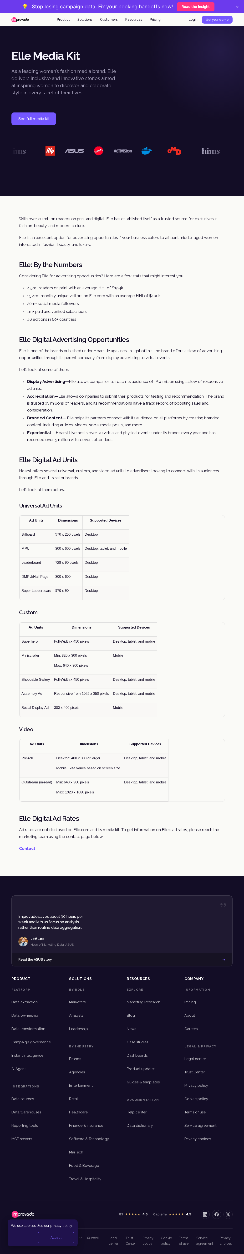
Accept (56, 1237)
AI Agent (18, 1069)
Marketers (77, 1002)
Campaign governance (31, 1042)
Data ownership (24, 1015)
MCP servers (21, 1139)
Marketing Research (143, 1002)
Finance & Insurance (86, 1125)
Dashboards (137, 1055)
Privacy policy (196, 1085)
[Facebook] (216, 1214)
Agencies (77, 1072)
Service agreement (200, 1125)
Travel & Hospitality (85, 1179)
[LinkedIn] (205, 1214)
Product (63, 19)
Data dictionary (140, 1125)
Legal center (195, 1059)
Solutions (84, 19)
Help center (137, 1112)
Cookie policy (196, 1099)
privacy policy (61, 1226)
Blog (131, 1015)
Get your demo (217, 19)
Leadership (78, 1029)
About (189, 1015)
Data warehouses (26, 1112)
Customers (109, 19)
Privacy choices (197, 1139)
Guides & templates (143, 1082)
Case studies (137, 1042)
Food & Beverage (84, 1165)
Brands (75, 1059)
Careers (191, 1029)
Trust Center (194, 1072)
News (131, 1029)
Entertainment (81, 1085)
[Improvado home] (20, 19)
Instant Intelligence (27, 1055)
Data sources (22, 1099)
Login (193, 19)
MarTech (76, 1152)
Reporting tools (24, 1125)
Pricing (155, 19)
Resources (133, 19)
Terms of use (195, 1112)
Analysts (76, 1015)
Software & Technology (89, 1139)
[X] (228, 1214)
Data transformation (28, 1029)
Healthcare (78, 1112)
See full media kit (33, 119)
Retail (74, 1099)
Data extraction (24, 1002)
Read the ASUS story (35, 959)
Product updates (141, 1069)
